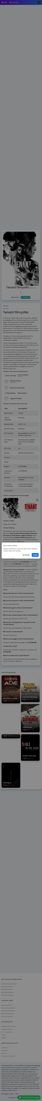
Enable (35, 555)
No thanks (26, 555)
